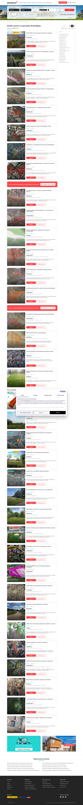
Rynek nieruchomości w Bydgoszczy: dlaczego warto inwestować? (56, 770)
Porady (43, 2)
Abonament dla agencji (29, 787)
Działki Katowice (62, 37)
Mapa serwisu (10, 787)
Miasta (60, 31)
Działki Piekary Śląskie (63, 62)
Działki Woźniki (62, 56)
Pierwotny (29, 2)
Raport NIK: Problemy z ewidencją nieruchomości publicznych (55, 768)
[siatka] (69, 26)
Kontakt (8, 788)
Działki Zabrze (62, 55)
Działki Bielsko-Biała (63, 35)
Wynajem (25, 2)
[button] (1, 11)
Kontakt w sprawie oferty (30, 785)
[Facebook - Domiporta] (60, 797)
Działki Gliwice (62, 49)
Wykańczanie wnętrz (64, 783)
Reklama (9, 785)
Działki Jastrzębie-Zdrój (64, 50)
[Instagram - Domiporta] (63, 797)
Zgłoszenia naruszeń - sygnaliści (48, 787)
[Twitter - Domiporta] (65, 797)
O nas (8, 781)
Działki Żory (61, 53)
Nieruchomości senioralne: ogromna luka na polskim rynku (19, 764)
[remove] (46, 9)
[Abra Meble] (25, 797)
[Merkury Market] (12, 797)
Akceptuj (58, 412)
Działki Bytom (62, 40)
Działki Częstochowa (63, 34)
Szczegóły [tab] (35, 395)
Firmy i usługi (39, 2)
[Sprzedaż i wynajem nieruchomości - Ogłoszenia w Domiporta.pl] (12, 2)
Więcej (31, 46)
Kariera (8, 783)
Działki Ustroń (62, 43)
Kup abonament (49, 2)
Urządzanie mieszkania (64, 781)
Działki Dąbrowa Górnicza (64, 47)
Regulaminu (65, 802)
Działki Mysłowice (63, 44)
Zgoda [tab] (22, 395)
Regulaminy (44, 781)
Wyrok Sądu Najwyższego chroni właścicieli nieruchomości (19, 766)
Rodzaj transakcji (12, 7)
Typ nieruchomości (24, 7)
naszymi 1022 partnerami (25, 400)
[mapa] (74, 26)
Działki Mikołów (62, 52)
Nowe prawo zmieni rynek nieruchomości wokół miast (53, 764)
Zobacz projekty (69, 744)
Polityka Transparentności (47, 785)
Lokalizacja (40, 7)
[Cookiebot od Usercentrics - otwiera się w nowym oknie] (61, 391)
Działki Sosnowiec (63, 41)
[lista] (72, 26)
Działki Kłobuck (62, 57)
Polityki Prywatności (72, 802)
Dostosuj (41, 412)
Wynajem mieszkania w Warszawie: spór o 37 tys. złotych (54, 766)
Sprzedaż (21, 2)
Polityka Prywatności (46, 783)
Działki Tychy (62, 60)
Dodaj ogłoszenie (63, 2)
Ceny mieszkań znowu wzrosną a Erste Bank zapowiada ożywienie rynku (57, 763)
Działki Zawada (62, 59)
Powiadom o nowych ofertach (68, 14)
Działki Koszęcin (62, 46)
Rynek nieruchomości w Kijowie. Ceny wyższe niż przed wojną (20, 768)
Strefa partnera (63, 785)
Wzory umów (62, 787)
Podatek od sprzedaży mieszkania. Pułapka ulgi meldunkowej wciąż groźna (23, 770)
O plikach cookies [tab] (60, 395)
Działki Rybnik (62, 38)
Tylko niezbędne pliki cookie (25, 412)
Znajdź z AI (70, 17)
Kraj (33, 7)
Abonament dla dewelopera (30, 788)
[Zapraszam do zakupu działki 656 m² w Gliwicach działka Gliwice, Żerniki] (16, 611)
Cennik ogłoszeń (28, 783)
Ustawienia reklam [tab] (48, 395)
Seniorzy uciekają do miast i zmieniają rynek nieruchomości (20, 763)
